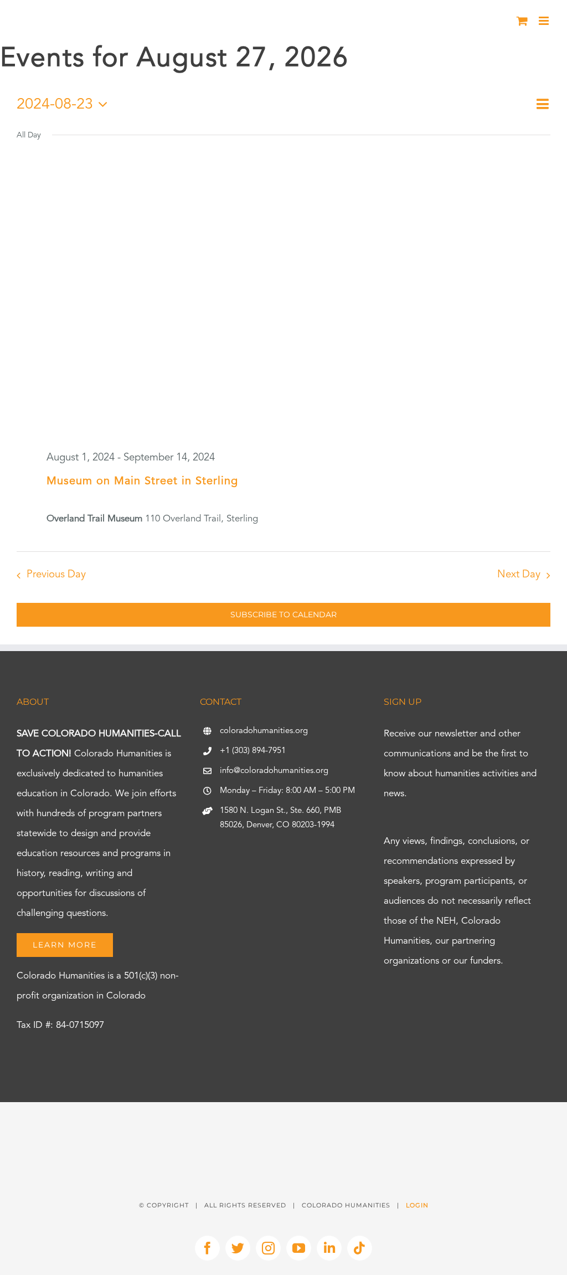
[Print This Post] (283, 1122)
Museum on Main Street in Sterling (142, 481)
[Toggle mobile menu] (544, 21)
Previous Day (56, 575)
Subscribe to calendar (283, 614)
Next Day (518, 575)
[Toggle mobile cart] (522, 21)
